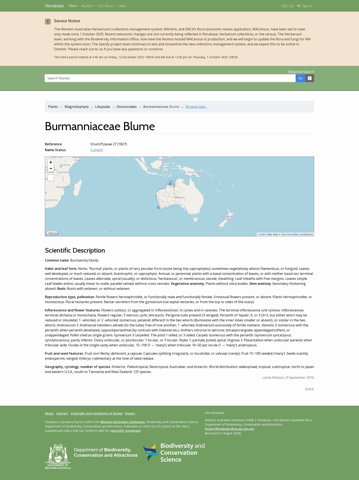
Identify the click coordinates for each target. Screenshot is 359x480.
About (49, 413)
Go (300, 78)
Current (97, 150)
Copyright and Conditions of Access (97, 413)
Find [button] (72, 6)
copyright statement (125, 431)
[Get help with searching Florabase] (309, 78)
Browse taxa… (196, 106)
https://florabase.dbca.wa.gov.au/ (229, 429)
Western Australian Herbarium (122, 422)
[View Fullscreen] (51, 178)
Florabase (54, 6)
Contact (62, 413)
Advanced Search (301, 71)
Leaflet (262, 234)
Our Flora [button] (105, 6)
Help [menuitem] (122, 6)
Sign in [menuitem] (306, 6)
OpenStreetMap (290, 234)
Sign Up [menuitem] (287, 6)
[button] (88, 6)
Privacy (130, 413)
